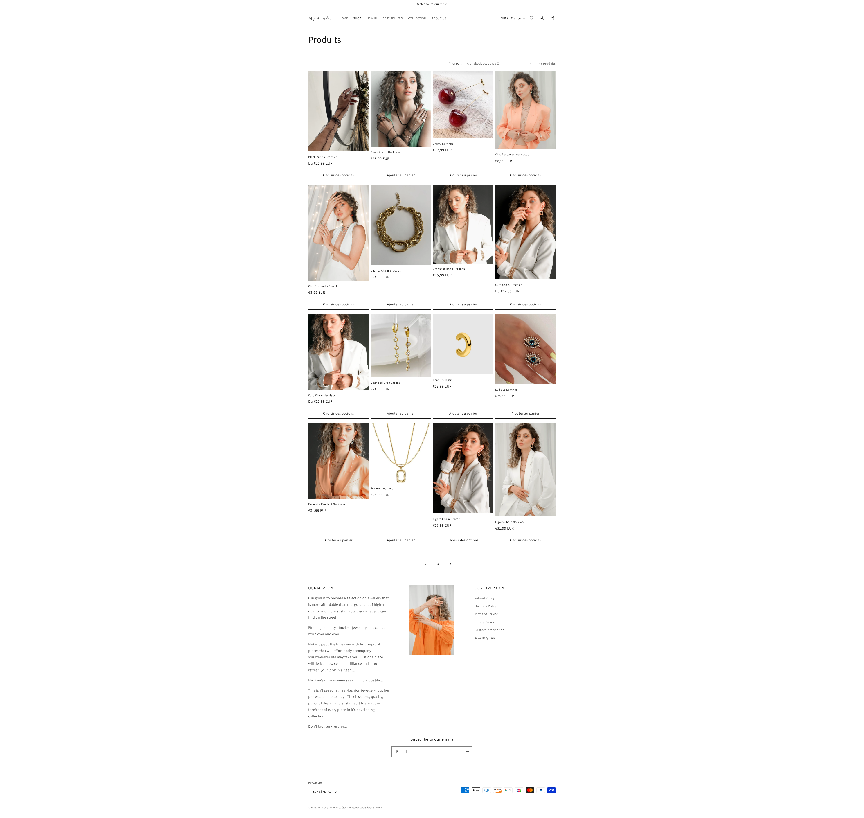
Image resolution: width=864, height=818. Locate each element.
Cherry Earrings (443, 144)
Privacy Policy (484, 622)
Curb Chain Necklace (321, 395)
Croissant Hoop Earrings (449, 269)
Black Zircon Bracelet (322, 157)
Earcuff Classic (442, 380)
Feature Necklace (382, 488)
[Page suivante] (450, 564)
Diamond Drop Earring (385, 383)
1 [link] (414, 563)
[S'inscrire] (467, 751)
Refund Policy (485, 598)
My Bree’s (323, 807)
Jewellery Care (485, 638)
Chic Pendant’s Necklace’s (512, 154)
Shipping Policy (486, 606)
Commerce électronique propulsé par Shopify (355, 807)
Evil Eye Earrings (506, 390)
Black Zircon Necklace (385, 152)
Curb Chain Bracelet (508, 285)
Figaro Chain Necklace (510, 522)
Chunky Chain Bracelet (386, 271)
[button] (532, 18)
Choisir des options (338, 175)
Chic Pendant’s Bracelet (324, 286)
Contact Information (489, 630)
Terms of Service (486, 614)
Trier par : (455, 63)
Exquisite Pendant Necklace (326, 504)
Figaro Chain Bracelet (447, 519)
